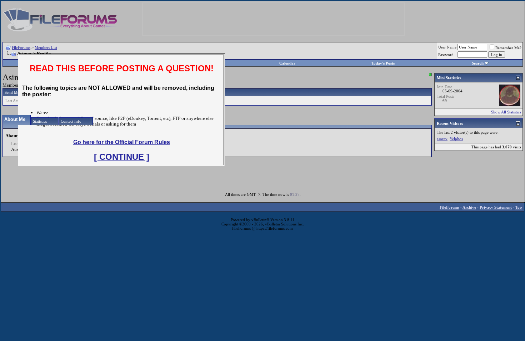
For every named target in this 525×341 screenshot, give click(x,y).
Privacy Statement (496, 207)
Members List (46, 47)
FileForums (21, 47)
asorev (442, 139)
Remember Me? (508, 48)
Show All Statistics (506, 112)
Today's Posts (383, 63)
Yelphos (456, 139)
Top (518, 207)
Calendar (287, 63)
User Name (447, 47)
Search (478, 63)
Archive (469, 207)
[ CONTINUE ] (121, 157)
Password (446, 54)
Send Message (16, 92)
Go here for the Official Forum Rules (121, 142)
